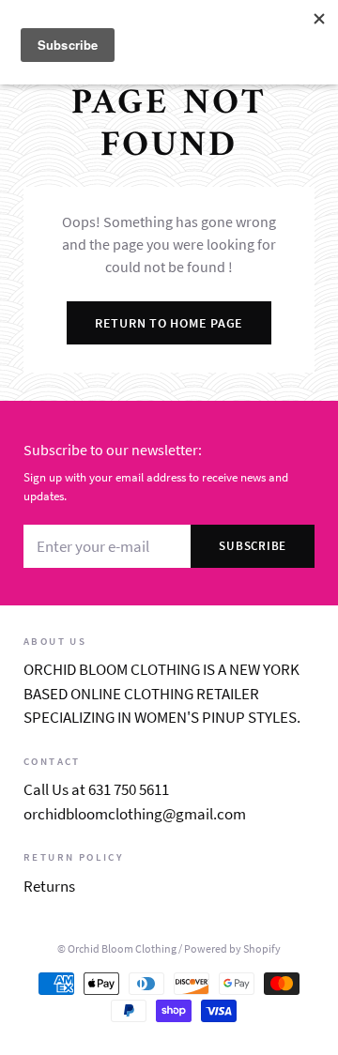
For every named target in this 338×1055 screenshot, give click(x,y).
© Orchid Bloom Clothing (117, 948)
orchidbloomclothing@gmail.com (134, 813)
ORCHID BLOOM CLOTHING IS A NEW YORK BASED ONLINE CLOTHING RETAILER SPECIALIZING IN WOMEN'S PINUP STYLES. (161, 693)
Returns (49, 886)
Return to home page (169, 322)
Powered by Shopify (232, 948)
